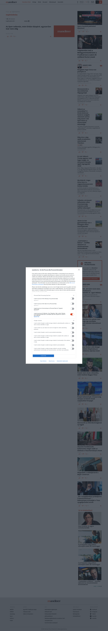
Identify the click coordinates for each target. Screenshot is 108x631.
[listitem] (54, 295)
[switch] (72, 299)
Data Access (52, 361)
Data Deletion (43, 361)
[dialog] (54, 315)
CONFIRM (43, 355)
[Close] (79, 270)
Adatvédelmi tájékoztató (62, 361)
